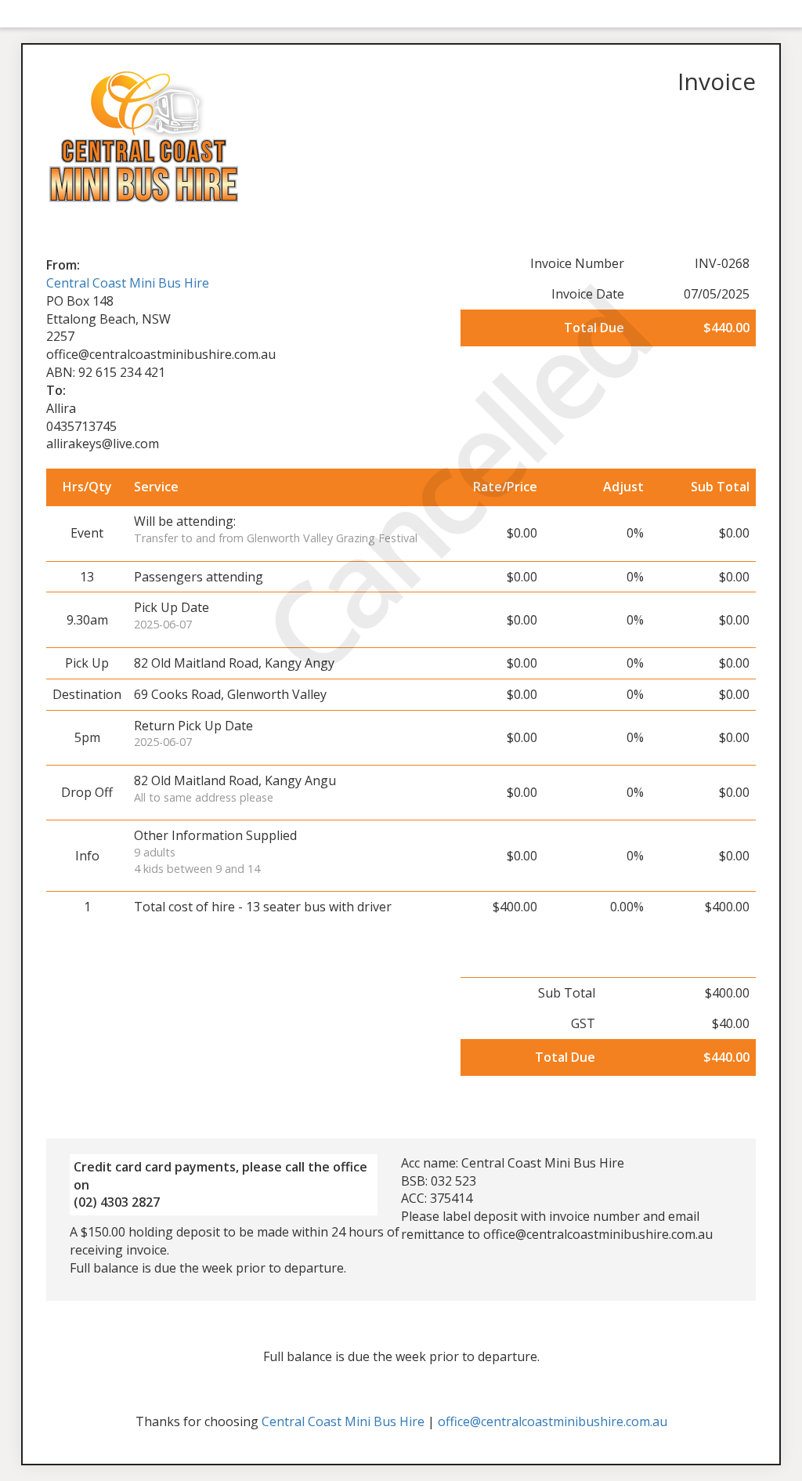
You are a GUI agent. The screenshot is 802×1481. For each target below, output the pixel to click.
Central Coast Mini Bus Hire (127, 282)
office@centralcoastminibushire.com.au (552, 1421)
